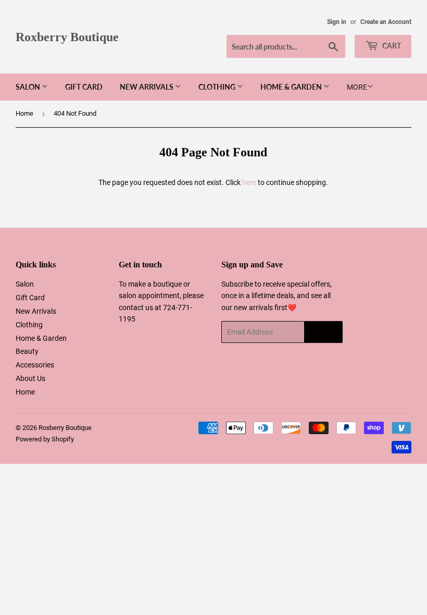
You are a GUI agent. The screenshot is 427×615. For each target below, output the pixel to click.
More (357, 87)
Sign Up (323, 332)
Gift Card (84, 86)
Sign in (336, 22)
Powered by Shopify (45, 439)
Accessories (35, 365)
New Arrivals (147, 86)
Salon (29, 86)
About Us (30, 378)
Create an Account (385, 22)
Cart (391, 45)
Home (24, 113)
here (249, 182)
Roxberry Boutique (67, 37)
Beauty (27, 351)
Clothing (217, 86)
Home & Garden (291, 86)
